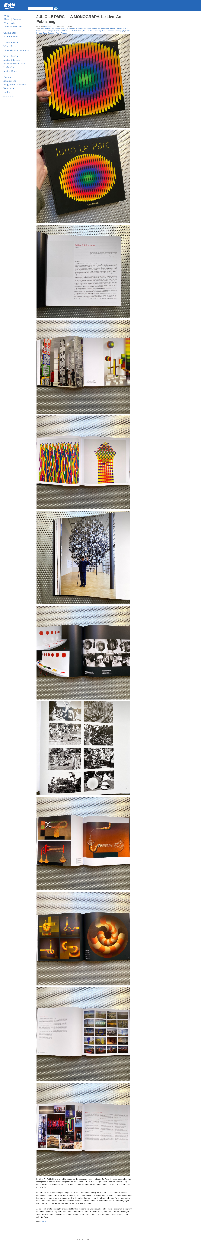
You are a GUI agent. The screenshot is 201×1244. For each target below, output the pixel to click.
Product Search (11, 36)
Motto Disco (10, 71)
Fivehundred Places (14, 63)
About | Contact (12, 19)
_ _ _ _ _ (8, 95)
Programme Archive (14, 84)
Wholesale (9, 23)
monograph (120, 31)
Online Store (10, 32)
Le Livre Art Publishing (92, 31)
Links (6, 92)
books (58, 28)
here (44, 1221)
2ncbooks (8, 67)
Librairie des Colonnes (16, 50)
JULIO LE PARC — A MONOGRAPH (68, 31)
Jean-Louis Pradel (108, 28)
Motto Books (10, 56)
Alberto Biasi (46, 28)
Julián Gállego (47, 31)
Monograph (48, 26)
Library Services (12, 26)
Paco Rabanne (49, 33)
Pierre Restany (62, 33)
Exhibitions (9, 80)
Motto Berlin (10, 42)
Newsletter (9, 88)
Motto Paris (10, 46)
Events (7, 77)
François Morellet (68, 28)
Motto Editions (11, 59)
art (53, 28)
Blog (6, 15)
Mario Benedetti (108, 31)
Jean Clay (96, 28)
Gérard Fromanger (83, 28)
